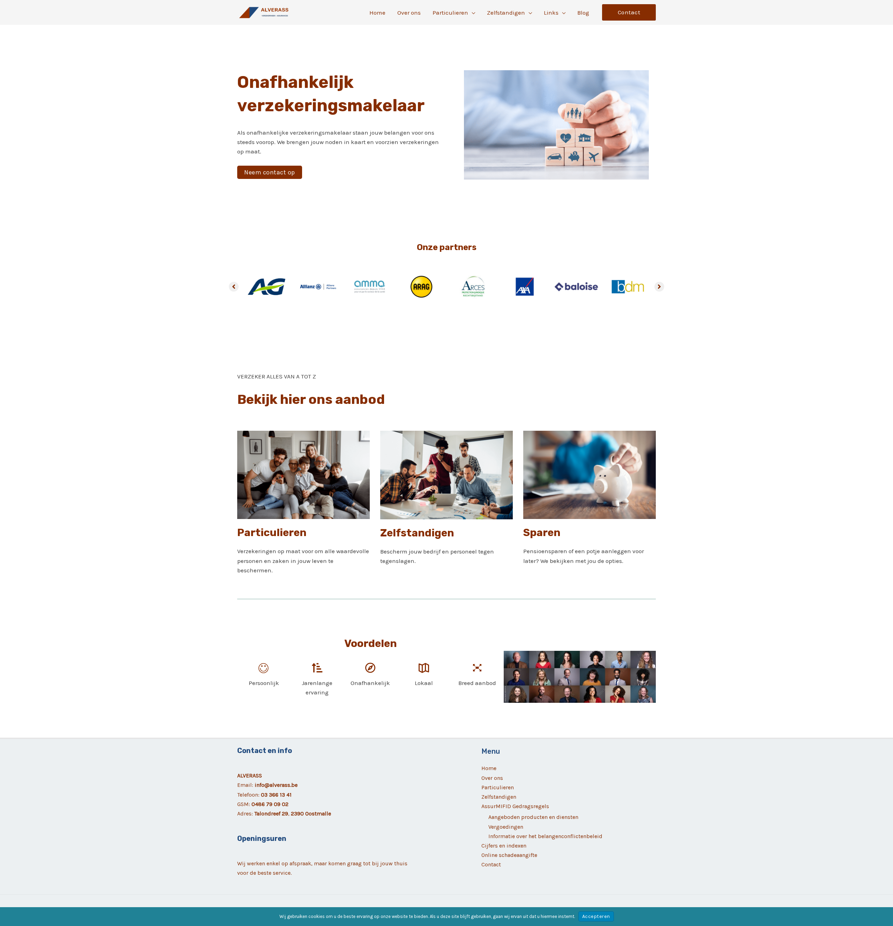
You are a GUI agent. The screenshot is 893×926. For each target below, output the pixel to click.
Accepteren (596, 916)
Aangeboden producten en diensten (533, 817)
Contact (491, 864)
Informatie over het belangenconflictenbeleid (545, 836)
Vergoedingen (505, 826)
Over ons (492, 778)
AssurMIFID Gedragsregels (515, 806)
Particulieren (497, 787)
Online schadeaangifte (509, 855)
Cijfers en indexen (503, 845)
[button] (471, 12)
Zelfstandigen (498, 796)
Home (488, 768)
